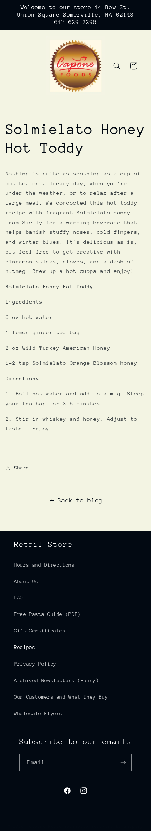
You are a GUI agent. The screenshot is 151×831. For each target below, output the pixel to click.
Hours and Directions (44, 565)
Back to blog (80, 500)
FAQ (18, 597)
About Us (26, 581)
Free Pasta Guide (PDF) (47, 614)
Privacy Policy (35, 664)
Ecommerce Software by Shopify (104, 826)
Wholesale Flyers (38, 713)
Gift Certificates (40, 630)
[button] (15, 66)
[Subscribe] (123, 762)
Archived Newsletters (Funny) (56, 680)
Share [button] (21, 467)
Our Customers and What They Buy (61, 697)
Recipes (24, 647)
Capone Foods (45, 826)
